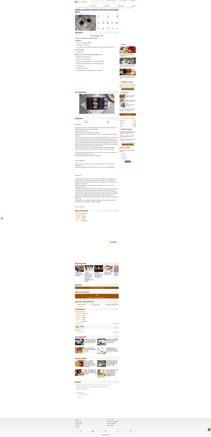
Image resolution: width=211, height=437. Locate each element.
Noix (110, 384)
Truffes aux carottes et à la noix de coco (118, 274)
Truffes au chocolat (81, 384)
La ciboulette (124, 156)
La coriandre (124, 158)
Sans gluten (96, 0)
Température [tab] (132, 118)
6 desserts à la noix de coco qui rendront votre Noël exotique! (90, 341)
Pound (122, 125)
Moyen (84, 217)
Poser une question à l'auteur (97, 287)
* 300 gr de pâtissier (84, 42)
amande (90, 70)
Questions (120, 6)
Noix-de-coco (103, 384)
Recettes (93, 6)
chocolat (84, 42)
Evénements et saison (83, 394)
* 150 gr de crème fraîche (82, 45)
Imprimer (132, 108)
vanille (86, 68)
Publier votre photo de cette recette (97, 297)
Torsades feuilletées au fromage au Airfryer (130, 96)
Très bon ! (85, 213)
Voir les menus (125, 108)
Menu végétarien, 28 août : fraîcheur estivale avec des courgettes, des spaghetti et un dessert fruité (107, 373)
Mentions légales (110, 425)
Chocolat (95, 384)
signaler (117, 332)
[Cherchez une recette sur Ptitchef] (129, 3)
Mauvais (84, 220)
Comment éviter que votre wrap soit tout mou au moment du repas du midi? (112, 363)
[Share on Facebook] (99, 28)
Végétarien (103, 0)
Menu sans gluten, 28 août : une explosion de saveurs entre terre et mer (90, 372)
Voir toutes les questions (131, 142)
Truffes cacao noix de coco (108, 273)
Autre (133, 6)
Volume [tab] (126, 118)
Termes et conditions (111, 423)
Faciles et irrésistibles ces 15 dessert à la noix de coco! (112, 341)
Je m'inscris (128, 114)
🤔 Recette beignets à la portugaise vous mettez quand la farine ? (127, 136)
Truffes (89, 384)
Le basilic (123, 153)
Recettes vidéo (79, 421)
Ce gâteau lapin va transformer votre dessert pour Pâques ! (112, 349)
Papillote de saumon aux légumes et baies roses (130, 101)
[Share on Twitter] (112, 28)
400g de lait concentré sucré (83, 56)
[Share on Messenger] (103, 28)
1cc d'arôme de (82, 68)
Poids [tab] (121, 118)
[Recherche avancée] (131, 3)
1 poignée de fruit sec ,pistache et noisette (89, 70)
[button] (76, 23)
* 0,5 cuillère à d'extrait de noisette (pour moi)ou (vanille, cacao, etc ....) (96, 47)
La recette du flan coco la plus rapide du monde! (90, 349)
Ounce (122, 123)
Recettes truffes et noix (82, 388)
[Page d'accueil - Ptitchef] (75, 7)
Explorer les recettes (80, 392)
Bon (83, 215)
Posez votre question (128, 144)
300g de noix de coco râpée (83, 59)
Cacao (78, 52)
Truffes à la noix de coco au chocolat (79, 274)
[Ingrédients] (2, 218)
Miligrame (122, 120)
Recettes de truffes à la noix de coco (99, 386)
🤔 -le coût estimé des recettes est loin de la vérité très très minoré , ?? (128, 140)
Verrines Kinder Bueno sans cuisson (130, 105)
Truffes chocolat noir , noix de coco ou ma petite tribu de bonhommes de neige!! (89, 277)
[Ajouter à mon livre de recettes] (99, 23)
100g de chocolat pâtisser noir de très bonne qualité (89, 63)
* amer (79, 52)
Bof (83, 218)
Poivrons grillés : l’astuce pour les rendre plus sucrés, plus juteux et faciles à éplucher (89, 363)
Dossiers (106, 6)
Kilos (121, 126)
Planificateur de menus (127, 89)
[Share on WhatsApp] (108, 28)
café (85, 47)
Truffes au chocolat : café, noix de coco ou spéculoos (98, 275)
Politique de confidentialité (112, 421)
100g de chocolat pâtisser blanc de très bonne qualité (90, 61)
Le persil (123, 155)
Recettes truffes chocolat (83, 386)
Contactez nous (110, 419)
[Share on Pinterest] (117, 28)
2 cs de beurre (80, 66)
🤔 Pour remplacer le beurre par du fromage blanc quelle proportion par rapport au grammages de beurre (127, 132)
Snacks (80, 396)
